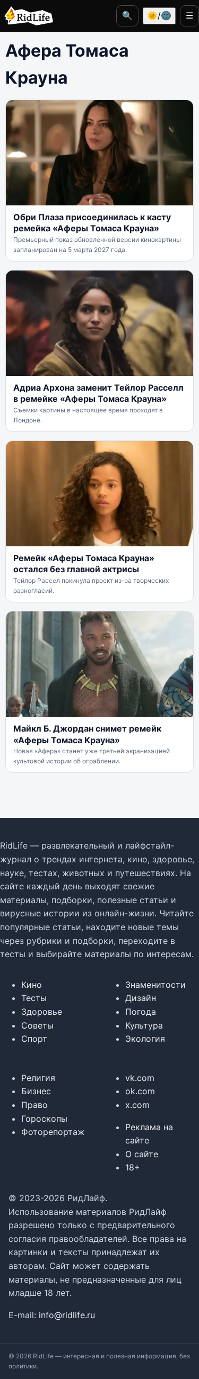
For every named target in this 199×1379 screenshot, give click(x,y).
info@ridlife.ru (67, 1315)
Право (34, 1104)
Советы (37, 1025)
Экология (145, 1038)
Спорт (34, 1038)
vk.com (139, 1077)
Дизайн (140, 998)
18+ (132, 1167)
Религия (38, 1077)
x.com (137, 1104)
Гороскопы (44, 1118)
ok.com (140, 1091)
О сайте (141, 1154)
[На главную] (26, 15)
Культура (144, 1025)
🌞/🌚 (159, 15)
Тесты (34, 998)
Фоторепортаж (52, 1131)
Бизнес (36, 1091)
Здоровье (41, 1011)
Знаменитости (155, 984)
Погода (140, 1011)
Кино (31, 984)
